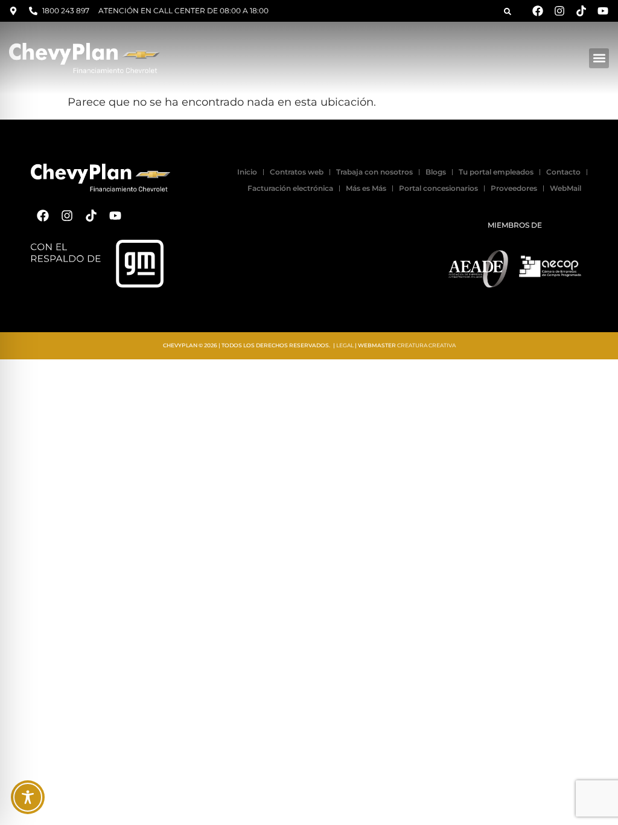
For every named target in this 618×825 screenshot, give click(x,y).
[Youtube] (603, 11)
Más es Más (366, 188)
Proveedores (514, 188)
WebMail (565, 188)
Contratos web (296, 171)
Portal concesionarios (438, 188)
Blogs (435, 171)
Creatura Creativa (426, 345)
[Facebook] (538, 11)
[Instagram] (559, 11)
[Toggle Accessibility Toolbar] (27, 797)
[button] (507, 11)
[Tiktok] (581, 11)
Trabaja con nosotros (374, 171)
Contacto (563, 171)
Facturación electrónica (290, 188)
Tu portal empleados (496, 171)
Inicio (247, 171)
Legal (345, 345)
